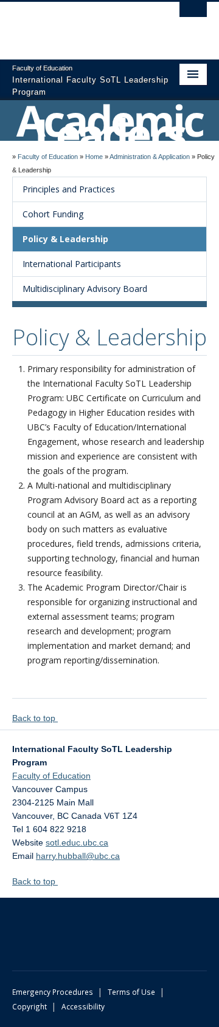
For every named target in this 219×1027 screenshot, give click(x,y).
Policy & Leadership (65, 239)
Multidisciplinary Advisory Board (85, 288)
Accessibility (83, 1006)
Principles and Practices (69, 189)
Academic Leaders (109, 127)
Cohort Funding (53, 214)
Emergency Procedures (52, 992)
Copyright (29, 1006)
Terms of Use (131, 992)
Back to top (35, 718)
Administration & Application (149, 156)
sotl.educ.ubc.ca (77, 842)
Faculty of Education (48, 156)
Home (94, 156)
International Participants (72, 263)
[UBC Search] (193, 15)
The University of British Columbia (80, 25)
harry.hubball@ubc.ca (78, 856)
